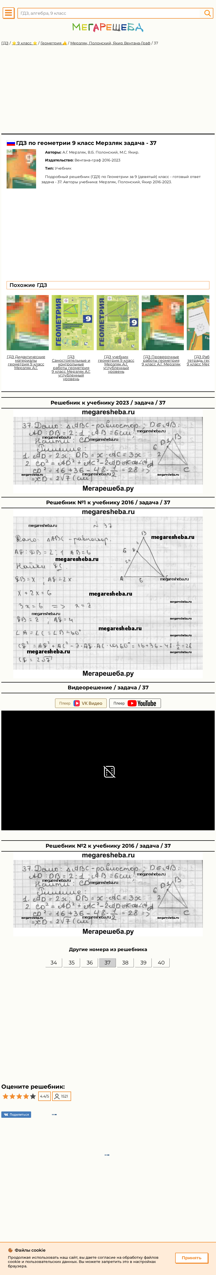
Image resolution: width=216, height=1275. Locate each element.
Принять (192, 1257)
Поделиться (19, 1114)
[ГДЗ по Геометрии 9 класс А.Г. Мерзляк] (21, 168)
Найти (207, 13)
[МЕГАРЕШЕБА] (108, 27)
